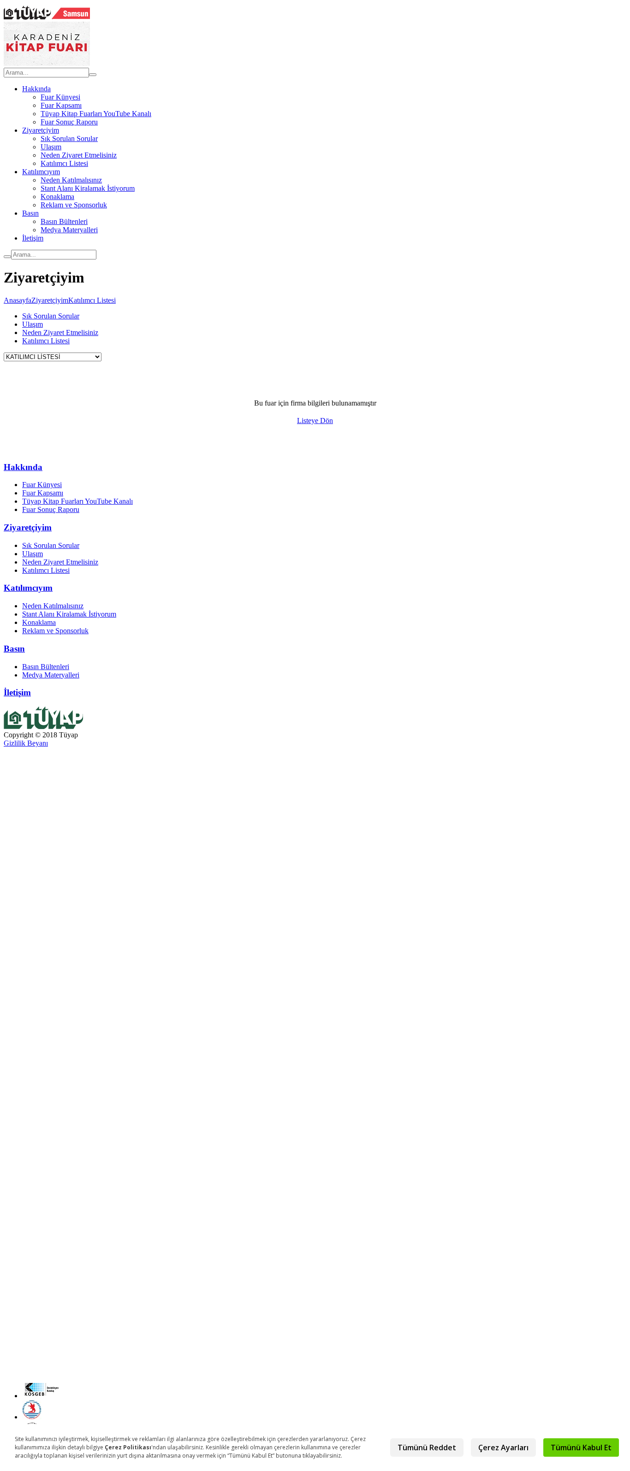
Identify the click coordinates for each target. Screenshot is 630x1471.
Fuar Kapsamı (61, 105)
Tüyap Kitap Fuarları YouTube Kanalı (96, 114)
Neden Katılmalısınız (71, 180)
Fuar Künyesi (60, 97)
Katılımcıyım (41, 172)
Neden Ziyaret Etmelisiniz (79, 155)
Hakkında (36, 89)
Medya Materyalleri (69, 230)
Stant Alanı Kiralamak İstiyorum (88, 188)
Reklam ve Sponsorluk (74, 205)
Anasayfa (17, 300)
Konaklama (57, 196)
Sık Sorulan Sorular (69, 138)
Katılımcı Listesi (64, 163)
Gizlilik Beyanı (26, 743)
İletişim (32, 238)
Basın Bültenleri (64, 221)
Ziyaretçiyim (40, 130)
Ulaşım (51, 147)
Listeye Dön (315, 420)
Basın (30, 213)
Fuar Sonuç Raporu (69, 122)
